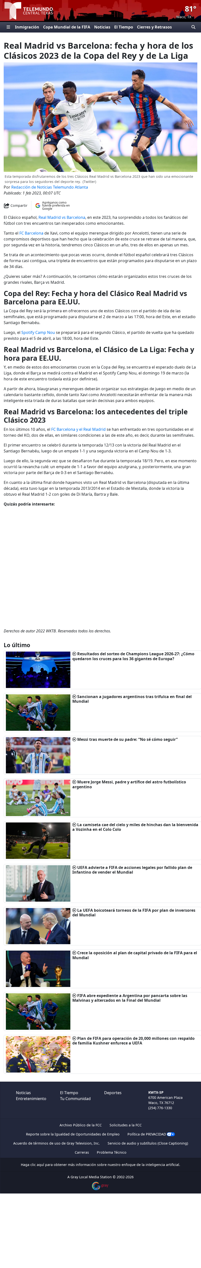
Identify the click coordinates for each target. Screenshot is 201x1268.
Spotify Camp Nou (38, 332)
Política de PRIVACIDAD (146, 1134)
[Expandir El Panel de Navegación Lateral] (8, 27)
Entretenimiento (31, 1098)
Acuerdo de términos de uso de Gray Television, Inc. (56, 1143)
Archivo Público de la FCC (81, 1125)
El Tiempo (123, 27)
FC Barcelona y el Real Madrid (78, 429)
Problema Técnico (111, 1152)
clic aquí (37, 1164)
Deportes (113, 1092)
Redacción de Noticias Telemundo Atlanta (49, 187)
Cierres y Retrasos (154, 27)
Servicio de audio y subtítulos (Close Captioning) (148, 1143)
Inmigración (27, 27)
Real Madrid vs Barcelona (61, 217)
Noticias (102, 27)
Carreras (82, 1152)
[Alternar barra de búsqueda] (193, 27)
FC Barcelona (31, 233)
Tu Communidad (75, 1098)
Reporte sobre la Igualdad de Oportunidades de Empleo (73, 1134)
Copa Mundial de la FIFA (66, 27)
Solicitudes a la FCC (126, 1125)
